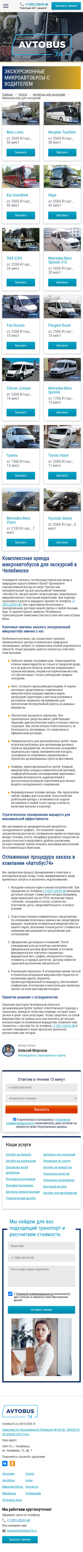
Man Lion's (15, 132)
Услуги (29, 1473)
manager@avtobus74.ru (22, 1530)
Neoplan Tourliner (62, 132)
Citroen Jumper (19, 388)
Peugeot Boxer (59, 325)
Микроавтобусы (12, 1486)
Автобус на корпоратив (21, 1161)
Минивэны (9, 1493)
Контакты (31, 1486)
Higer (52, 195)
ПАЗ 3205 (14, 258)
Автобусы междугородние (23, 1192)
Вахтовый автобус (55, 1186)
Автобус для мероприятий (60, 1193)
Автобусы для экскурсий (59, 1154)
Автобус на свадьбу (18, 1154)
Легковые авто (12, 1500)
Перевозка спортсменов (58, 1180)
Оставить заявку (41, 1309)
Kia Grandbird (17, 195)
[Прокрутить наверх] (14, 1542)
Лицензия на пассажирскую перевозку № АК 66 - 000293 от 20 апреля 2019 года (41, 1432)
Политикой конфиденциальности (35, 1294)
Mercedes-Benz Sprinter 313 (60, 260)
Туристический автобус (21, 1198)
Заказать (21, 152)
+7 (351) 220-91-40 (36, 4)
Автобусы (8, 1480)
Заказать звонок (66, 6)
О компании (33, 1493)
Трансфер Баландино (19, 1185)
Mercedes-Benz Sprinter (60, 390)
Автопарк (8, 1473)
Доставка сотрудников (20, 1179)
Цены (29, 1480)
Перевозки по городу (57, 1161)
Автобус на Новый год (57, 1167)
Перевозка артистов (56, 1173)
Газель (12, 455)
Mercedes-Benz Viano (18, 520)
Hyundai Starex (60, 518)
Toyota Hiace (58, 455)
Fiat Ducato (16, 325)
